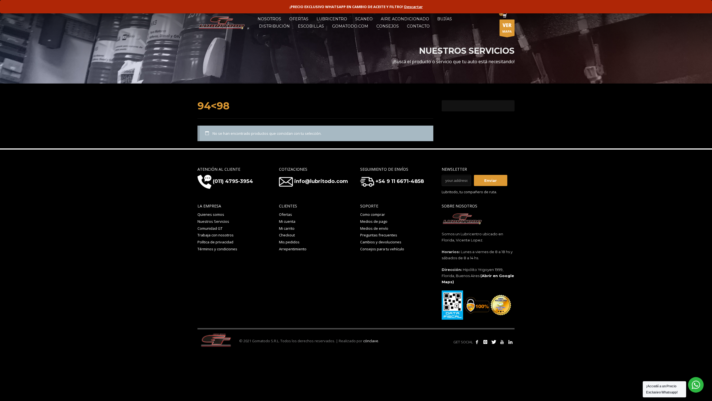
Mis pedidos (289, 241)
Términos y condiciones (217, 248)
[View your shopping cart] (504, 16)
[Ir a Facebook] (477, 342)
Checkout (287, 235)
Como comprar (372, 214)
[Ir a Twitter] (494, 342)
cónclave (370, 340)
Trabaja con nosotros (215, 235)
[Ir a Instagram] (485, 342)
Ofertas (285, 214)
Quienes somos (210, 214)
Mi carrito (287, 228)
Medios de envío (374, 228)
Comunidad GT (209, 228)
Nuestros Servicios (213, 221)
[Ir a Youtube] (502, 342)
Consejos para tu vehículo (382, 248)
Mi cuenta (287, 221)
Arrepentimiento (292, 248)
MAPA (507, 27)
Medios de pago (373, 221)
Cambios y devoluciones (380, 241)
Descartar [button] (413, 6)
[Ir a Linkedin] (510, 342)
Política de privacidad (215, 241)
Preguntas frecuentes (378, 235)
